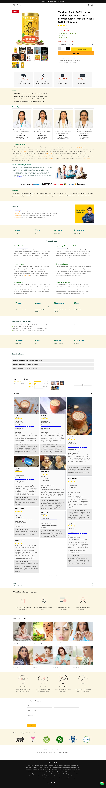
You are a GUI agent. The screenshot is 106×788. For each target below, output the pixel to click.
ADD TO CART (81, 49)
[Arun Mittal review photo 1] (26, 461)
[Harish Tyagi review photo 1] (53, 405)
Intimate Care (17, 667)
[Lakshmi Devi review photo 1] (26, 405)
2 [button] (51, 575)
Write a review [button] (78, 385)
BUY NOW (76, 53)
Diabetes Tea (57, 667)
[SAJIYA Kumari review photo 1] (79, 416)
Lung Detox (76, 643)
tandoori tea (50, 158)
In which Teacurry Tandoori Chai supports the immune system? (28, 360)
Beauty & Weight (38, 643)
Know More (19, 176)
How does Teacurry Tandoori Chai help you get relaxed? (26, 364)
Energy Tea (76, 667)
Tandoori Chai (80, 147)
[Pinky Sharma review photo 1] (53, 462)
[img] (26, 419)
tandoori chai (87, 158)
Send (31, 725)
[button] (26, 4)
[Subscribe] (64, 756)
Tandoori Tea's (45, 157)
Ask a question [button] (88, 385)
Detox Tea (36, 667)
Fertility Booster (18, 643)
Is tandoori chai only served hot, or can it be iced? (25, 368)
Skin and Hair (57, 643)
